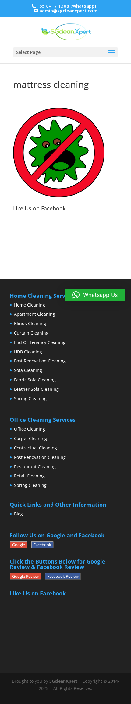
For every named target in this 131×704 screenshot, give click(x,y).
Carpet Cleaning (30, 438)
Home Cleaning (29, 305)
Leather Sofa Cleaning (36, 389)
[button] (95, 295)
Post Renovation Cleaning (40, 361)
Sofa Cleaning (28, 370)
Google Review (25, 576)
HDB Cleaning (28, 352)
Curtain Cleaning (31, 333)
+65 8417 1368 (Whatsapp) (66, 6)
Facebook (42, 544)
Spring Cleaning (30, 398)
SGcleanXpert (63, 681)
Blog (18, 514)
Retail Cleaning (29, 476)
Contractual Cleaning (35, 448)
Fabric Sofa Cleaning (35, 380)
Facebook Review (63, 576)
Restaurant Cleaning (35, 467)
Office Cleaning (29, 429)
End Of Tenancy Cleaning (40, 342)
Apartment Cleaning (34, 314)
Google (18, 544)
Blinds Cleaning (30, 323)
